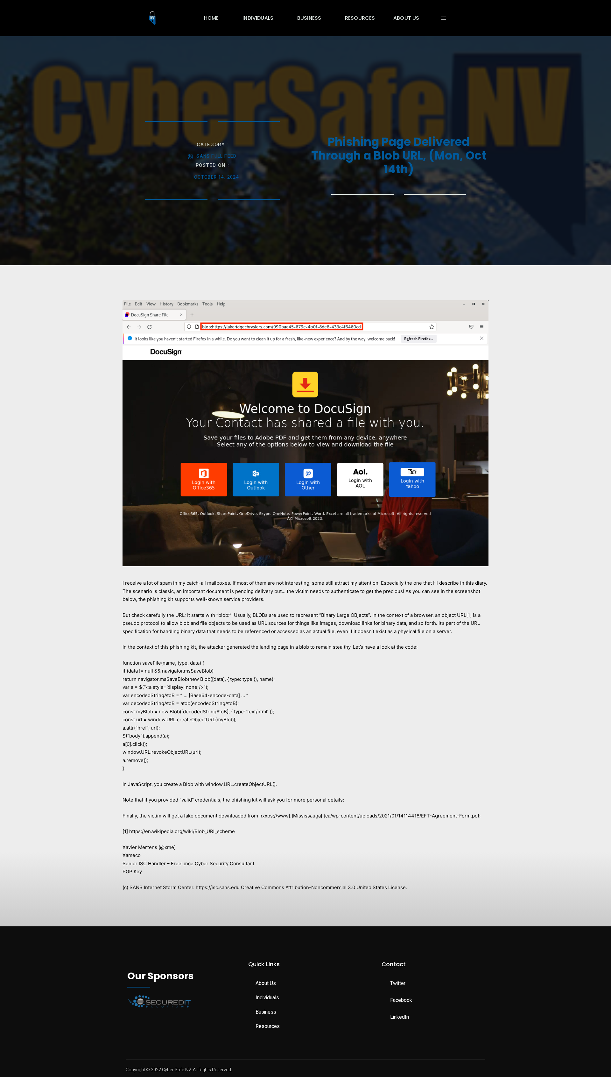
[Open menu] (443, 18)
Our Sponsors (160, 976)
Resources (360, 18)
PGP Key (132, 871)
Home (211, 18)
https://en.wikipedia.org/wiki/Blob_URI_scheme (182, 831)
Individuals (257, 18)
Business (309, 18)
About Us (406, 18)
